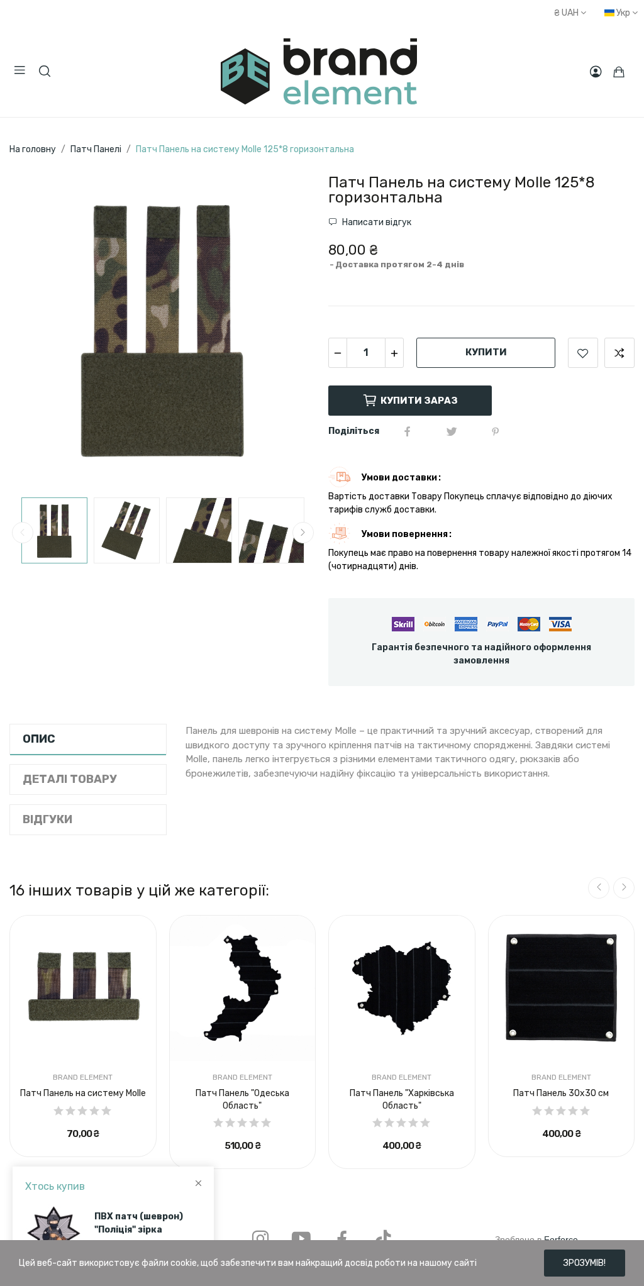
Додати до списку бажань (583, 353)
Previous (39, 330)
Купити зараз (419, 400)
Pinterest (496, 431)
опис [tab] (39, 739)
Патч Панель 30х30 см (561, 1093)
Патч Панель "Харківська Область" (402, 1099)
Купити (486, 352)
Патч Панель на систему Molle (83, 1093)
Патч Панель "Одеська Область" (242, 1099)
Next (286, 330)
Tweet (452, 431)
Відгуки (47, 819)
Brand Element (83, 1077)
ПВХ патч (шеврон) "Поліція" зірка (138, 1223)
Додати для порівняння (619, 353)
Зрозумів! (585, 1263)
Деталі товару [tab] (70, 779)
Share (408, 431)
